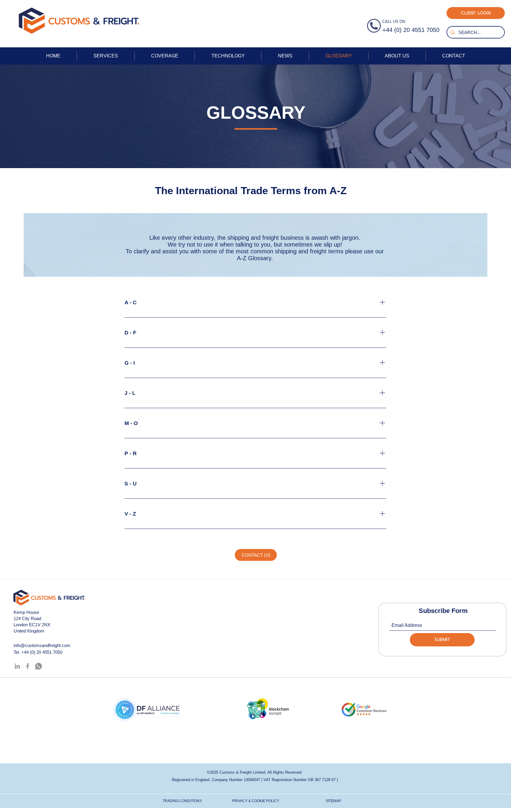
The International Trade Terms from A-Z (252, 190)
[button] (256, 555)
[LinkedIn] (17, 666)
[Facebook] (27, 666)
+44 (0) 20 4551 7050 (41, 652)
